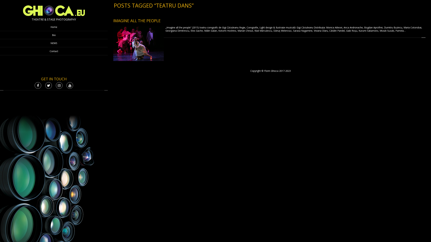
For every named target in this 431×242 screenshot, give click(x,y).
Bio (54, 35)
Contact (54, 51)
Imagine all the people (137, 20)
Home (54, 27)
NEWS (54, 43)
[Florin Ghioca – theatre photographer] (54, 15)
